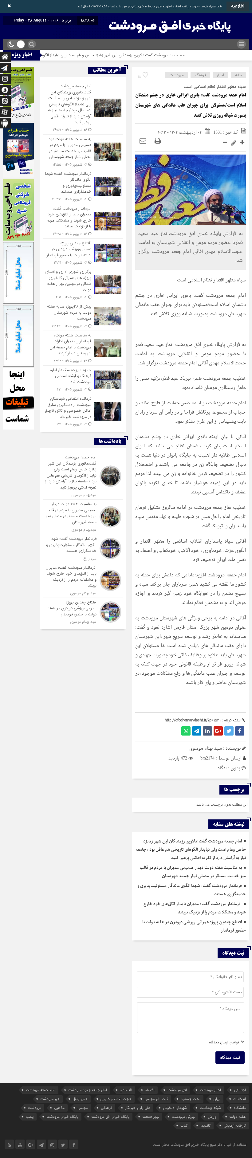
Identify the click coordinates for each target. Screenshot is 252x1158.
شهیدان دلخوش (175, 1108)
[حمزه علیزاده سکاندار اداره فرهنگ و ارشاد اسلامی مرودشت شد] (83, 380)
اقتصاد (150, 1090)
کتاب (183, 1126)
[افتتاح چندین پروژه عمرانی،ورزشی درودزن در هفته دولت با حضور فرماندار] (83, 253)
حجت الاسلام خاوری (116, 1099)
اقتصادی (126, 1090)
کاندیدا (205, 1126)
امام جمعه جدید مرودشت (87, 1090)
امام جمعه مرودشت (40, 1090)
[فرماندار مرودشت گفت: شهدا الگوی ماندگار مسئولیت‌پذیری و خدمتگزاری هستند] (83, 186)
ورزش (212, 1117)
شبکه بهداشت (210, 1108)
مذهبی (59, 1108)
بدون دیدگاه (229, 768)
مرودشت (176, 75)
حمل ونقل (80, 1099)
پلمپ (29, 1117)
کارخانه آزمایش (234, 1126)
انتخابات (239, 1099)
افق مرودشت (177, 1090)
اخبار (220, 75)
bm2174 (207, 758)
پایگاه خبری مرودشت (62, 1117)
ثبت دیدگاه (230, 1057)
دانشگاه (240, 1108)
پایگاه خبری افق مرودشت (110, 1117)
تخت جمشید (190, 1099)
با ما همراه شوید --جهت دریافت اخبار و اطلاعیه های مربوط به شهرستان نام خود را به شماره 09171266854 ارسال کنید (149, 6)
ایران (216, 1099)
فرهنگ (200, 75)
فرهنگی (106, 1108)
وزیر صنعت (150, 1117)
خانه (238, 75)
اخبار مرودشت (210, 1090)
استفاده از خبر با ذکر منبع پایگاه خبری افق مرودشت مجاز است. (200, 1145)
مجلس (82, 1108)
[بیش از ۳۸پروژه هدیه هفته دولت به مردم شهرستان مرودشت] (83, 316)
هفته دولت (237, 1117)
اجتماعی (240, 1090)
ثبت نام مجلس (156, 1099)
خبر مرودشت (50, 1099)
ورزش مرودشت (183, 1117)
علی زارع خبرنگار (137, 1108)
